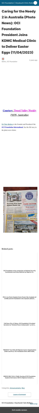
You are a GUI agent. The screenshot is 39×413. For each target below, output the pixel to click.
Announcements (15, 388)
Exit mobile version (19, 410)
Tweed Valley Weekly (25, 110)
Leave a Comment (19, 394)
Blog (23, 388)
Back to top (33, 404)
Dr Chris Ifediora (7, 124)
